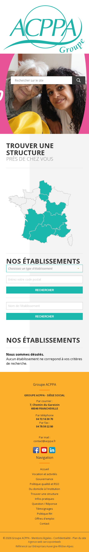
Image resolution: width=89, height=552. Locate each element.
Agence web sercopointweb (44, 542)
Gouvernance (44, 479)
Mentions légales (41, 538)
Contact (44, 523)
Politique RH (44, 513)
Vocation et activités (44, 474)
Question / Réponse (44, 504)
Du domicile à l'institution (44, 489)
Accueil (44, 469)
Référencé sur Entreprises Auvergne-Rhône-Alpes (44, 546)
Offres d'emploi (44, 518)
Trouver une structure (44, 494)
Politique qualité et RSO (44, 484)
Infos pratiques (44, 499)
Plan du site (79, 538)
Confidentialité (62, 538)
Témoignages (44, 509)
